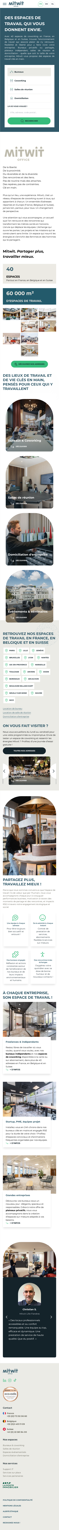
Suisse (49, 204)
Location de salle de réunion (17, 712)
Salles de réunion (11, 1448)
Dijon (46, 672)
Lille (25, 650)
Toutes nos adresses (24, 751)
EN (46, 4)
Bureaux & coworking (13, 1445)
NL (52, 4)
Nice (11, 700)
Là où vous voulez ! (17, 106)
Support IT (8, 1469)
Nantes (45, 658)
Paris (12, 650)
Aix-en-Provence (18, 665)
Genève (40, 650)
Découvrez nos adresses (31, 364)
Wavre (38, 693)
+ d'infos (15, 1069)
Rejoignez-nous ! (11, 1523)
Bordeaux (14, 679)
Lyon (30, 658)
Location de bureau (12, 708)
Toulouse (14, 672)
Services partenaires (13, 1476)
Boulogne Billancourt (21, 686)
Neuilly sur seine (18, 693)
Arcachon (33, 679)
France (29, 204)
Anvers (31, 672)
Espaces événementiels (14, 1452)
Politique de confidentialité (18, 1500)
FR (40, 4)
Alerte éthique (10, 1511)
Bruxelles (14, 658)
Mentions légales (12, 1506)
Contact (7, 1517)
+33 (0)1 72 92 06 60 (17, 1416)
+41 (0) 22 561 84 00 (17, 1432)
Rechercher (31, 121)
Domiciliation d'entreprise (16, 716)
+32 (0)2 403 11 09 (16, 1424)
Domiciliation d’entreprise (16, 1455)
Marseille (40, 665)
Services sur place (12, 1472)
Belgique (38, 204)
